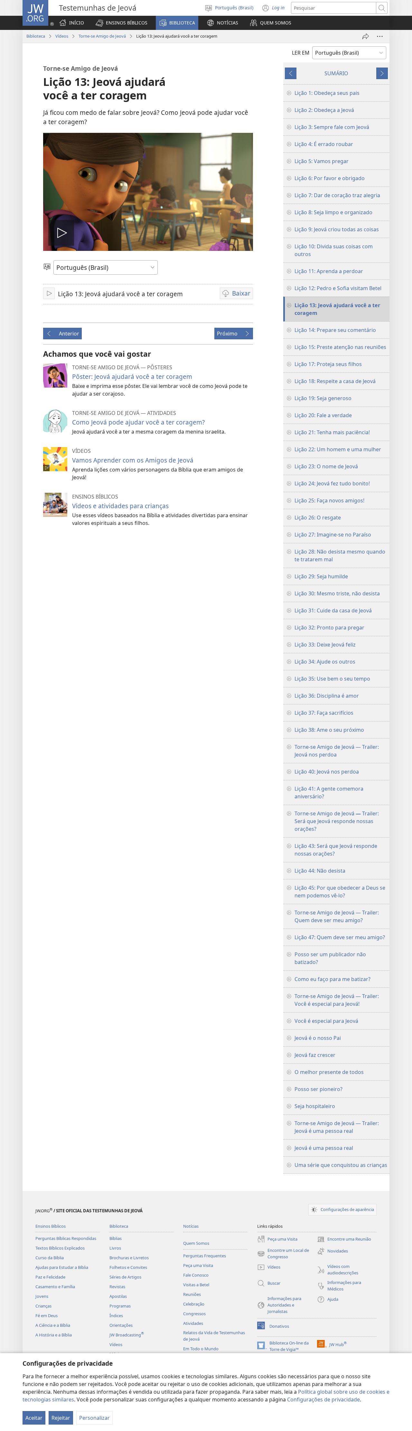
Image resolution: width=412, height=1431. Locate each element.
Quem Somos (196, 1243)
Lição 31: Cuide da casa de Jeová (333, 610)
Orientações (121, 1325)
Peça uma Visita (198, 1265)
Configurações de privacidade (323, 1399)
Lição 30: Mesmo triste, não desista (337, 593)
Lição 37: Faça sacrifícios (324, 712)
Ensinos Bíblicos (50, 1226)
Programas (120, 1306)
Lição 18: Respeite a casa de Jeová (335, 381)
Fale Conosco (196, 1275)
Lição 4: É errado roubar (324, 144)
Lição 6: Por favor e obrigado (330, 178)
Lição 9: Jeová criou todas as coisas (337, 229)
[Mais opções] (380, 36)
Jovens (41, 1296)
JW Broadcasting (126, 1335)
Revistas (117, 1286)
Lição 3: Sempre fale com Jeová (332, 127)
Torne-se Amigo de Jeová (102, 36)
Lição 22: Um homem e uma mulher (338, 449)
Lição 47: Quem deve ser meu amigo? (340, 937)
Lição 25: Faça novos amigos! (329, 500)
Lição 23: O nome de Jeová (326, 466)
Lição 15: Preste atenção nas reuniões (340, 347)
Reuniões (192, 1294)
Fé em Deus (46, 1315)
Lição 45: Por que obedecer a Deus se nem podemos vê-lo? (340, 891)
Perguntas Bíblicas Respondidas (65, 1238)
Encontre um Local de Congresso (283, 1253)
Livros (115, 1248)
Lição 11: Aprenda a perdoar (329, 271)
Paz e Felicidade (50, 1277)
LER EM (301, 52)
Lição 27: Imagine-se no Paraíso (333, 534)
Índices (116, 1315)
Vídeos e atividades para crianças (120, 505)
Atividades (193, 1323)
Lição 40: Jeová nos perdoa (327, 771)
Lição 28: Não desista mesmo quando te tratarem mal (340, 555)
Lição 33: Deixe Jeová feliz (325, 644)
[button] (121, 23)
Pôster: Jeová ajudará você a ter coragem (132, 376)
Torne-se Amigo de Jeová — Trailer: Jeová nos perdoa (337, 750)
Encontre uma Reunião (344, 1239)
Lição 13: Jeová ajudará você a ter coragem (337, 309)
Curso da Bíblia (49, 1258)
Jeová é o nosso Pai (318, 1037)
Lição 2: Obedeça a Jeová (324, 110)
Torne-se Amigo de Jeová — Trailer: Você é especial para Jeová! (337, 1000)
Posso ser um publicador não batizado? (330, 958)
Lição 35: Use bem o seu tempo (332, 678)
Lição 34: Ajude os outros (325, 661)
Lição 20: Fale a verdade (323, 415)
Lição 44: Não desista (320, 870)
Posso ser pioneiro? (318, 1089)
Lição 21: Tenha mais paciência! (332, 432)
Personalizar (94, 1417)
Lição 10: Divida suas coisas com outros (334, 250)
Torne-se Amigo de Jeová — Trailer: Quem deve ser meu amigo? (337, 916)
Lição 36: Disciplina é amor (327, 695)
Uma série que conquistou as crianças (341, 1165)
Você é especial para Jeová (326, 1020)
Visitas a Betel (196, 1285)
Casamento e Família (55, 1286)
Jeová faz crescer (315, 1055)
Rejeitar (61, 1417)
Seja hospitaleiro (315, 1106)
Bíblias (115, 1238)
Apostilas (118, 1296)
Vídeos (61, 36)
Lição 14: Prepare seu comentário (335, 330)
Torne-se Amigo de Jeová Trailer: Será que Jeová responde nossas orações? (337, 821)
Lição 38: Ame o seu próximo (329, 729)
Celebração (193, 1304)
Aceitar (33, 1417)
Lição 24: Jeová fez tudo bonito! (332, 483)
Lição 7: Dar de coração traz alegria (337, 195)
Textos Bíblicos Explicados (60, 1248)
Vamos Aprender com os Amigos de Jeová (132, 460)
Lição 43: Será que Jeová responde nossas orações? (336, 849)
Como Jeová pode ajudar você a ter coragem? (138, 422)
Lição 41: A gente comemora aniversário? (329, 792)
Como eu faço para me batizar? (332, 979)
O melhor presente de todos (329, 1072)
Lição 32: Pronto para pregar (329, 627)
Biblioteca (35, 36)
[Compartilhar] (365, 36)
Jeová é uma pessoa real (324, 1147)
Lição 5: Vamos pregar (322, 161)
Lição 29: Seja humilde (321, 576)
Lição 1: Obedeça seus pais (327, 92)
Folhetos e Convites (128, 1267)
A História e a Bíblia (53, 1335)
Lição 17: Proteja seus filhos (328, 364)
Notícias (191, 1226)
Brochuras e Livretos (129, 1258)
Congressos (194, 1313)
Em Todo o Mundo (201, 1349)
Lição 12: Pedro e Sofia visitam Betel (338, 288)
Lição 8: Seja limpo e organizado (333, 212)
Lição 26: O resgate (318, 517)
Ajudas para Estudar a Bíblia (61, 1267)
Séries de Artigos (125, 1277)
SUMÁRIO (336, 73)
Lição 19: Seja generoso (323, 398)
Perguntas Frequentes (204, 1256)
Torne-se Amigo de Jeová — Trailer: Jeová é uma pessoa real (337, 1127)
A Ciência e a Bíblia (52, 1325)
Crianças (43, 1306)
